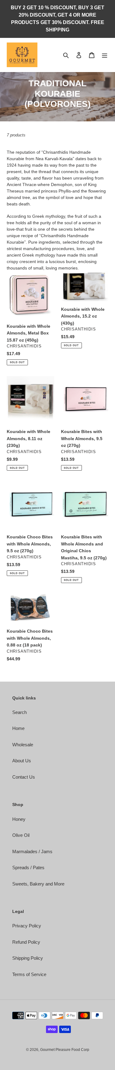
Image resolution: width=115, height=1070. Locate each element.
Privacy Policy (26, 925)
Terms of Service (29, 974)
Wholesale (22, 744)
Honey (18, 819)
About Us (21, 760)
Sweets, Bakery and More (38, 883)
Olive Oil (20, 835)
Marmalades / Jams (32, 851)
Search (19, 712)
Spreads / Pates (28, 867)
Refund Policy (26, 942)
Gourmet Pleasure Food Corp (64, 1050)
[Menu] (104, 55)
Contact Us (23, 777)
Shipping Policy (27, 958)
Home (18, 728)
